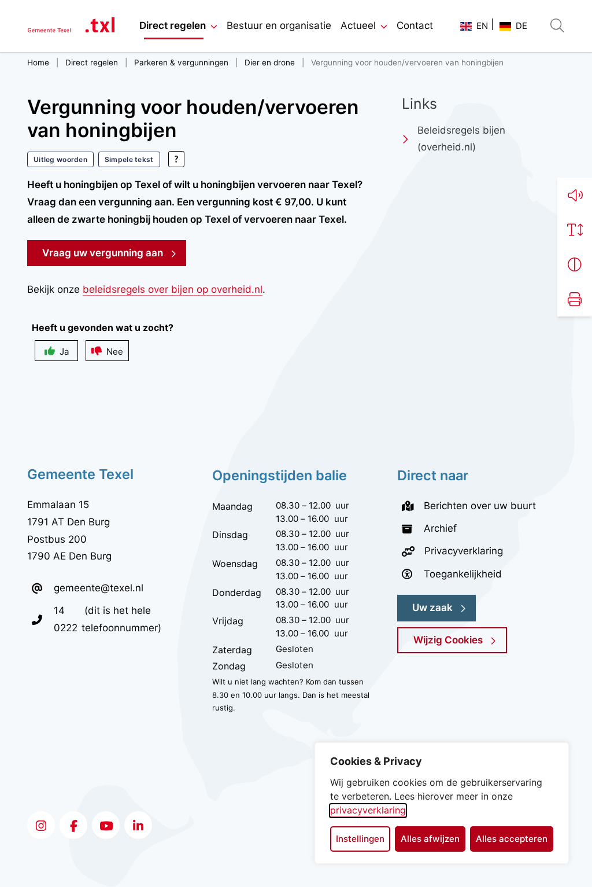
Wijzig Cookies (448, 640)
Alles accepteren (511, 838)
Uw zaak (432, 607)
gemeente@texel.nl (98, 588)
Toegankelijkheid (463, 574)
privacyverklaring (368, 810)
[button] (574, 195)
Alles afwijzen (430, 838)
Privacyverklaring (463, 551)
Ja (64, 351)
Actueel (358, 25)
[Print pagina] (574, 299)
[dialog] (441, 803)
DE (521, 25)
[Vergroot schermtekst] (574, 229)
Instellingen (360, 838)
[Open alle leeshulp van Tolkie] (176, 159)
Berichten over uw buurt (480, 505)
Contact (415, 25)
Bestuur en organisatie (279, 25)
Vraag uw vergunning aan (114, 252)
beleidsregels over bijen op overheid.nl (172, 289)
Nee (114, 351)
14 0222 (68, 619)
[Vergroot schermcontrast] (574, 264)
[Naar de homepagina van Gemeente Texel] (71, 26)
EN (482, 25)
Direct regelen (172, 25)
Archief (440, 528)
